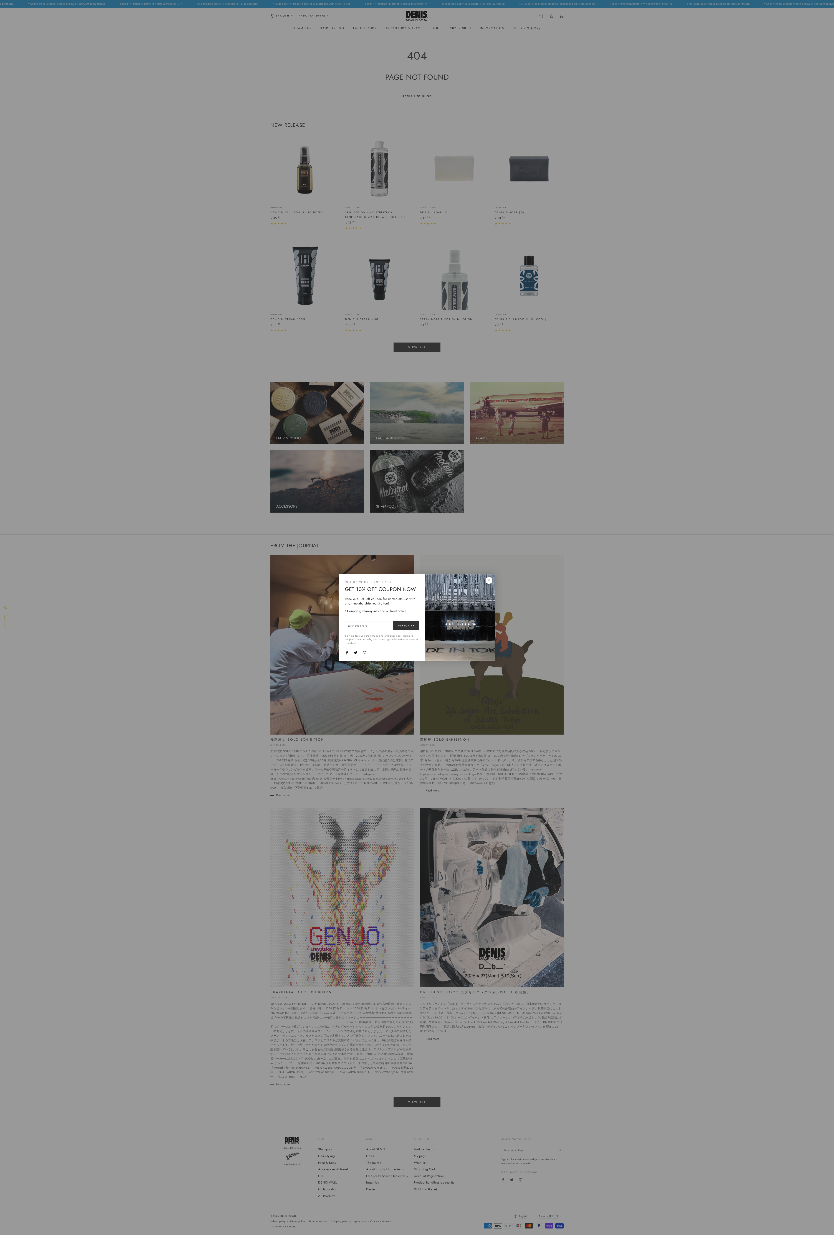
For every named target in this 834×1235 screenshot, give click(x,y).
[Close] (489, 580)
